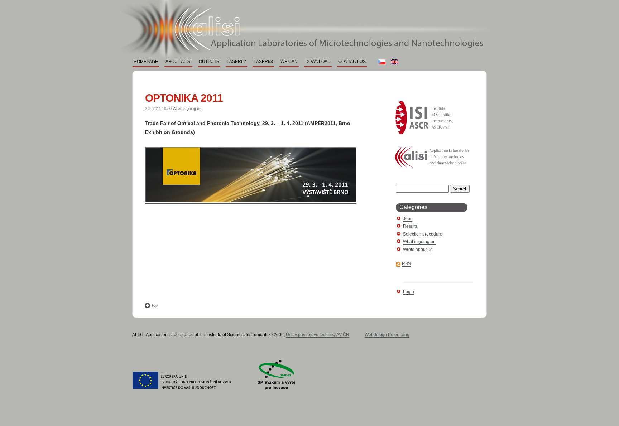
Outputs (209, 61)
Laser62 (236, 61)
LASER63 (263, 61)
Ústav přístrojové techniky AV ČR (317, 334)
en (394, 61)
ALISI (300, 16)
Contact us (352, 61)
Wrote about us (417, 249)
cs (380, 61)
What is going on (187, 108)
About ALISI (178, 61)
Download (318, 61)
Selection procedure (422, 234)
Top (154, 305)
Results (410, 226)
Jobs (407, 218)
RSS (406, 263)
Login (408, 291)
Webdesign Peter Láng (387, 334)
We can (289, 61)
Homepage (146, 61)
